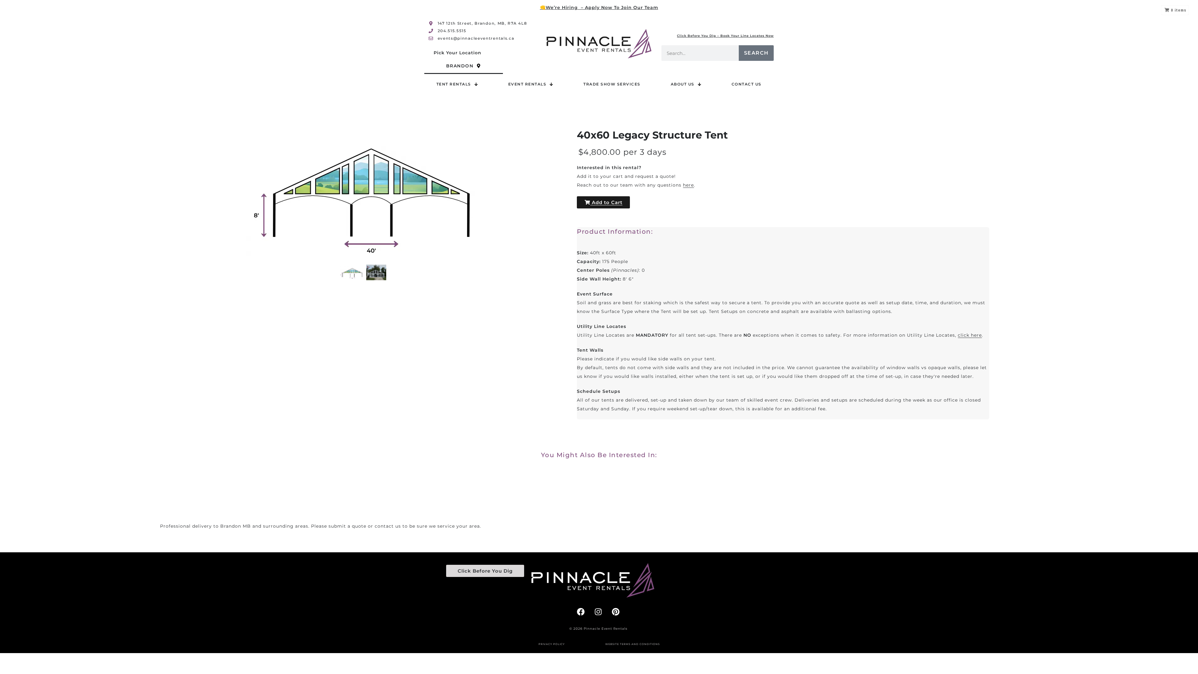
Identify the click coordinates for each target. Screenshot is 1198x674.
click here (970, 335)
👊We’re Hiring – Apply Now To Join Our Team (599, 7)
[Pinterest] (616, 611)
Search (756, 53)
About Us (682, 84)
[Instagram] (598, 611)
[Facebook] (581, 611)
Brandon (460, 66)
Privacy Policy (551, 644)
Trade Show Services (611, 84)
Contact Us (747, 84)
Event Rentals (527, 84)
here (688, 185)
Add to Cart (606, 202)
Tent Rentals (453, 84)
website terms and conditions (632, 644)
